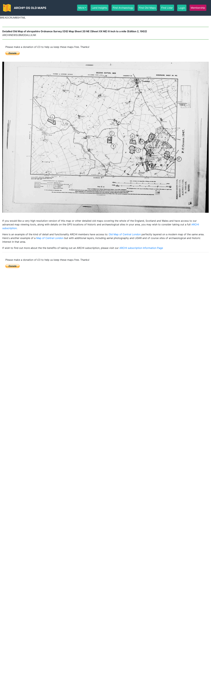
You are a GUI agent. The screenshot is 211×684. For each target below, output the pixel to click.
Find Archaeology (123, 7)
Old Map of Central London (125, 234)
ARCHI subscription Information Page (141, 247)
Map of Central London (49, 238)
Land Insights (99, 7)
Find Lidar (167, 7)
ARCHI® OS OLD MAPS (30, 8)
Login (182, 7)
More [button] (81, 7)
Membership (198, 7)
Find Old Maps (147, 7)
